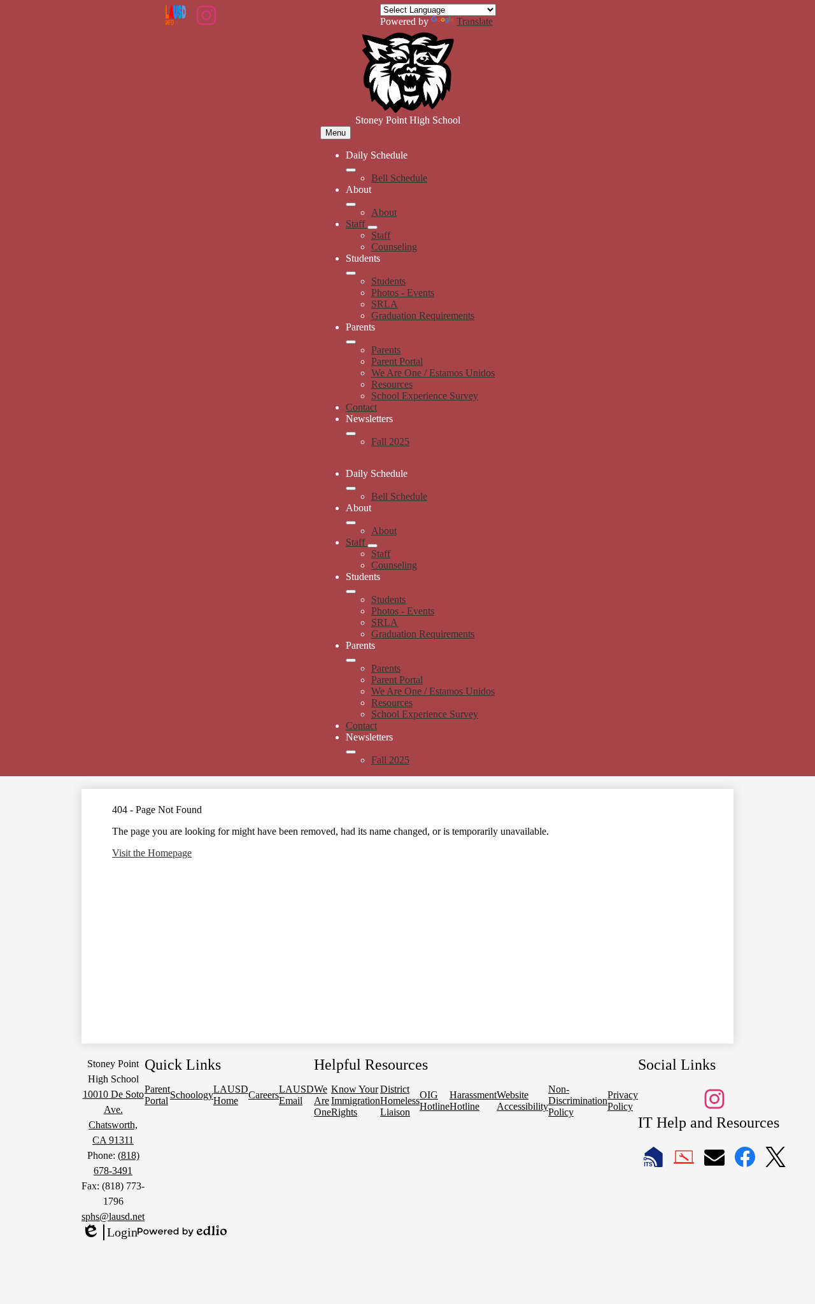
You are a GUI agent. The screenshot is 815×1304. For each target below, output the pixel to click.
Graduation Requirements (422, 315)
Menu (335, 133)
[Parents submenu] (351, 342)
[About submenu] (351, 204)
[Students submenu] (351, 273)
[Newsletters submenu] (351, 434)
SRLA (384, 304)
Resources (392, 384)
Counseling (394, 246)
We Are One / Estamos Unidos (433, 372)
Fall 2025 (390, 441)
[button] (351, 488)
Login (110, 1232)
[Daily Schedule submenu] (351, 170)
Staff (380, 235)
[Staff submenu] (372, 227)
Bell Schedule (399, 178)
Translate (475, 21)
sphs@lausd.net (113, 1216)
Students (388, 281)
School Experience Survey (424, 395)
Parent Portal (397, 361)
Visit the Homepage (152, 852)
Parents (385, 349)
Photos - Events (402, 292)
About (384, 212)
